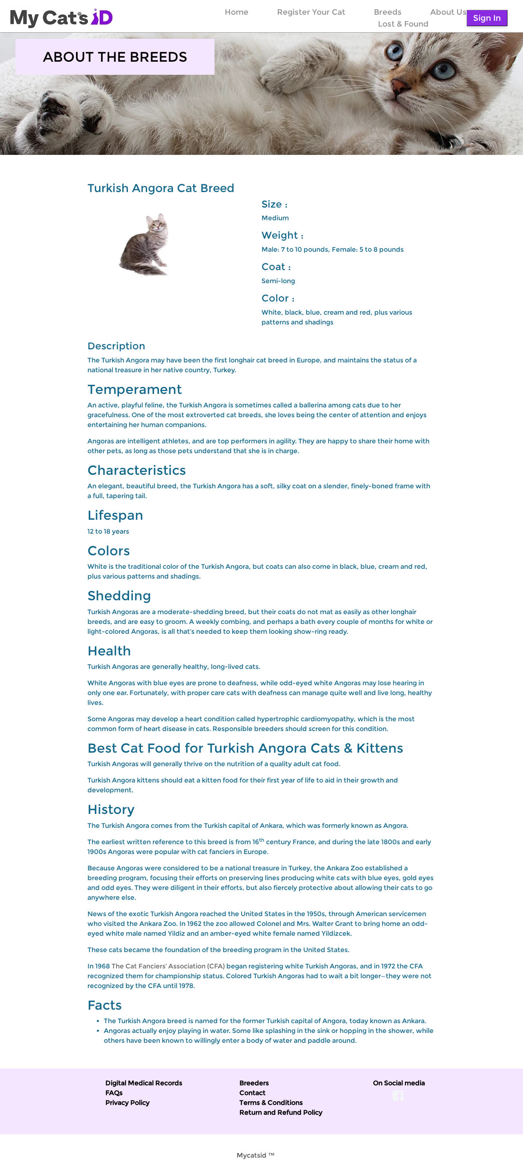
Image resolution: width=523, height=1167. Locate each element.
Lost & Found (403, 24)
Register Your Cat (311, 12)
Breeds (388, 12)
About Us (448, 12)
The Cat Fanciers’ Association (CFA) (168, 966)
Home (236, 12)
